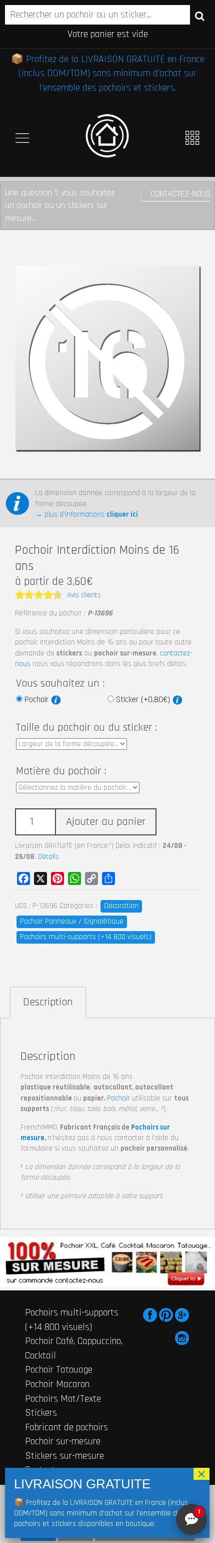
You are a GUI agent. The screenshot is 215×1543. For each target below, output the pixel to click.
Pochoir (37, 699)
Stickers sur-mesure (64, 1455)
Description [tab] (48, 1002)
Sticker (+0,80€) (144, 699)
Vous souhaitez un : (60, 683)
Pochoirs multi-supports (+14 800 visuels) (86, 937)
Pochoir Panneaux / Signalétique (72, 921)
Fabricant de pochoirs (66, 1427)
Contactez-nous (180, 193)
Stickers (41, 1412)
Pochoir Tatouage (58, 1369)
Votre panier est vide (108, 34)
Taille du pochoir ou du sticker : (86, 727)
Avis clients (84, 595)
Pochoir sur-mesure (62, 1441)
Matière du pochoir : (61, 771)
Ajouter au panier (106, 822)
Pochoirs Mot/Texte (63, 1398)
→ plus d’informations (86, 514)
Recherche (200, 15)
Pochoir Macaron (57, 1384)
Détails (48, 856)
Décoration (121, 906)
